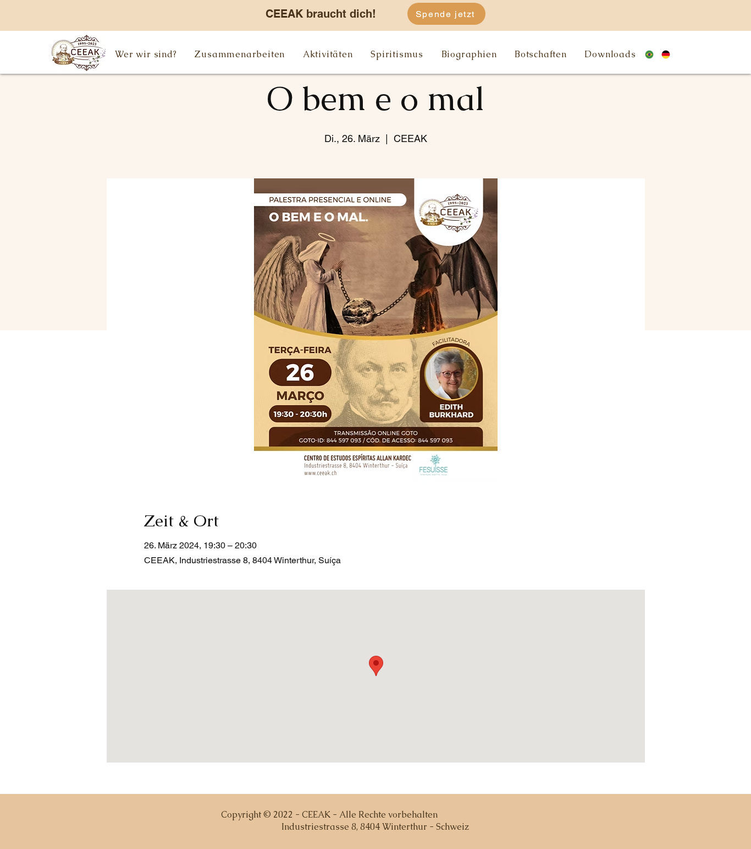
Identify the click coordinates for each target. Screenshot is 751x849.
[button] (146, 54)
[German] (669, 54)
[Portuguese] (653, 54)
